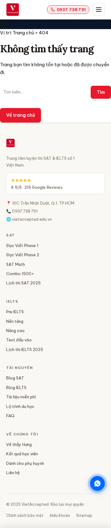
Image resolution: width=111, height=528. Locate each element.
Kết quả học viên (22, 453)
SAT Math (15, 264)
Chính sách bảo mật (24, 515)
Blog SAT (15, 377)
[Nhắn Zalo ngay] (97, 483)
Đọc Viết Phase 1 (22, 245)
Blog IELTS (16, 387)
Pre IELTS (15, 311)
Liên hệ (13, 472)
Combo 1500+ (20, 273)
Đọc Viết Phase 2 (22, 254)
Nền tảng (14, 321)
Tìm (101, 92)
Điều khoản (60, 515)
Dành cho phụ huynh (25, 463)
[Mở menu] (98, 9)
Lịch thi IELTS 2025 (24, 349)
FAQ (10, 415)
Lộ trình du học (20, 406)
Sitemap (84, 515)
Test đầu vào (19, 339)
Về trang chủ (20, 115)
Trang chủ (23, 33)
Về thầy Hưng (19, 444)
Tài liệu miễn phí (21, 396)
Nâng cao (15, 330)
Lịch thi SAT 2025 (23, 282)
